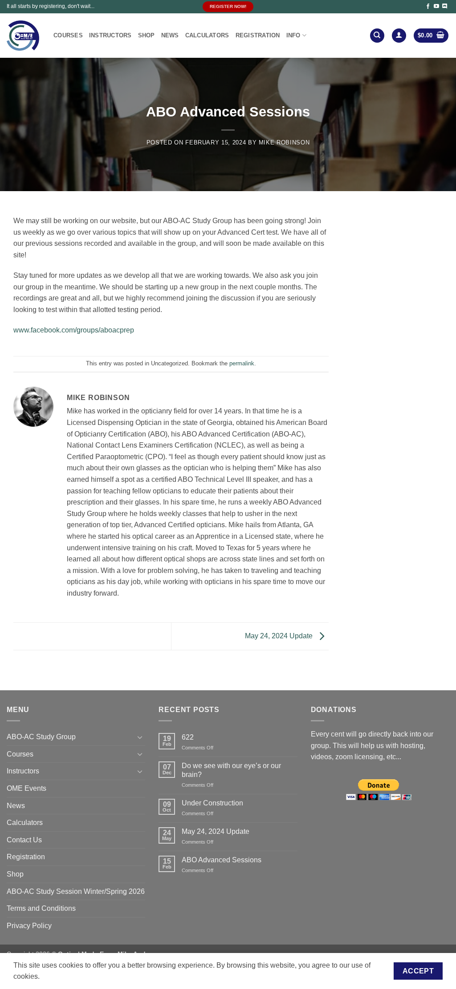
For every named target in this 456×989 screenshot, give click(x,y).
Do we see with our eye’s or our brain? (231, 770)
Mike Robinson (284, 142)
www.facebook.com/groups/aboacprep (73, 330)
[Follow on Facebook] (428, 7)
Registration (258, 35)
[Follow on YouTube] (436, 7)
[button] (399, 35)
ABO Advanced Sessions (221, 860)
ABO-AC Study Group (41, 737)
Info (293, 35)
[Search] (377, 35)
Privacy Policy (29, 925)
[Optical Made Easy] (23, 35)
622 (188, 737)
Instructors (110, 35)
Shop (146, 35)
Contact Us (24, 840)
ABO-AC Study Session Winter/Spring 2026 (76, 891)
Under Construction (212, 803)
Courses (68, 35)
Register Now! (228, 6)
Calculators (207, 35)
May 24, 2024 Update (279, 636)
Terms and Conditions (41, 908)
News (170, 35)
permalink (241, 363)
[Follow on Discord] (445, 7)
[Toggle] (139, 737)
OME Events (26, 788)
